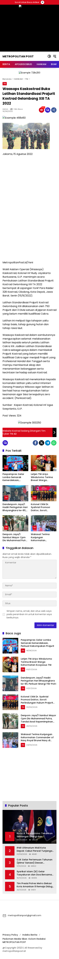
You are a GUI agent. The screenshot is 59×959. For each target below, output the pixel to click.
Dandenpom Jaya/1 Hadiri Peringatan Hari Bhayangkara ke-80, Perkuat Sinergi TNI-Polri (15, 507)
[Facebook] (35, 443)
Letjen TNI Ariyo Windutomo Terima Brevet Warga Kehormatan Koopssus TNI (42, 477)
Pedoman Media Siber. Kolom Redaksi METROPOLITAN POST (24, 940)
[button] (49, 56)
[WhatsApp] (53, 443)
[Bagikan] (53, 110)
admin (5, 109)
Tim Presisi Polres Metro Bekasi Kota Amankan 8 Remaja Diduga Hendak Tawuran (35, 885)
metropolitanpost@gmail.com (24, 915)
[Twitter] (41, 443)
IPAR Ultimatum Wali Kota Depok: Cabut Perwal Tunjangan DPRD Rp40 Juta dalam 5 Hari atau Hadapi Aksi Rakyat (35, 849)
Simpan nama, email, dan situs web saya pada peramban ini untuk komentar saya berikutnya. (29, 614)
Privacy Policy (10, 934)
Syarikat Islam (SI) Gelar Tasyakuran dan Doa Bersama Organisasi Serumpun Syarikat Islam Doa (34, 873)
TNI (4, 83)
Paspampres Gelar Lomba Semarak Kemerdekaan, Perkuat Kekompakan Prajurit (15, 477)
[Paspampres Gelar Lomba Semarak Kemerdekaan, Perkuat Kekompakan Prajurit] (15, 463)
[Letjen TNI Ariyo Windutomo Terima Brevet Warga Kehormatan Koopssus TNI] (44, 463)
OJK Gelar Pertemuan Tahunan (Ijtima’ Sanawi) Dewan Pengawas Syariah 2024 (34, 861)
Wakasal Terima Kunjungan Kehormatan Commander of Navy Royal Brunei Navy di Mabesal (43, 537)
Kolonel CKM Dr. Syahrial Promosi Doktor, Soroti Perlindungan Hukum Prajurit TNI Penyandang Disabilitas (42, 507)
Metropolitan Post (18, 56)
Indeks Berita (29, 934)
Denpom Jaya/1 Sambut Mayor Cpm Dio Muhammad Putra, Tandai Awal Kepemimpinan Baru (15, 537)
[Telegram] (47, 443)
